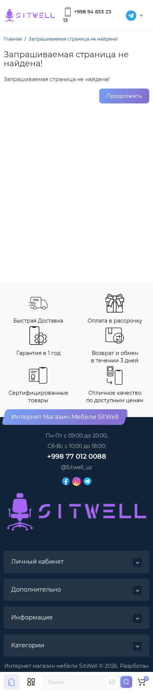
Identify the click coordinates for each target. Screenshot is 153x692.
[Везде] (112, 682)
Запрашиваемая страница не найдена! (73, 39)
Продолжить (124, 96)
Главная (13, 39)
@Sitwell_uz (76, 467)
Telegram (131, 15)
